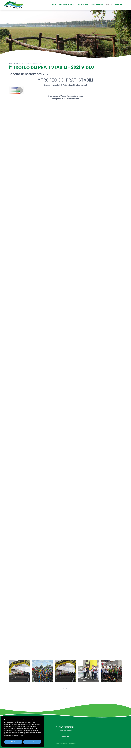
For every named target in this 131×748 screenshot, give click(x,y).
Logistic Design (72, 743)
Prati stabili (83, 5)
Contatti (118, 5)
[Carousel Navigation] (65, 688)
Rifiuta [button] (13, 742)
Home (54, 5)
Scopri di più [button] (19, 735)
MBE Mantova (64, 743)
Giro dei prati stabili (67, 5)
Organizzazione (97, 5)
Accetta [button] (32, 742)
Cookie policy (65, 736)
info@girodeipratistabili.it (65, 730)
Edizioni (109, 5)
